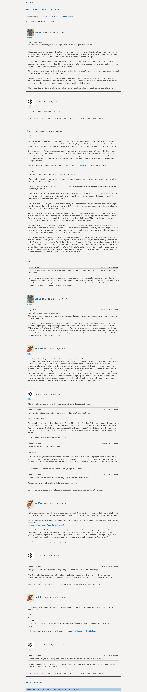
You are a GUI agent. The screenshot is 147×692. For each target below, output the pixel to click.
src (110, 577)
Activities (43, 10)
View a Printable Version (35, 683)
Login (51, 10)
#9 (68, 597)
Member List (62, 689)
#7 (68, 503)
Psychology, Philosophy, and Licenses (56, 16)
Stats (54, 689)
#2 (62, 102)
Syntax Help (31, 689)
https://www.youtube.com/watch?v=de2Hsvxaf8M (46, 525)
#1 (67, 32)
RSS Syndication (75, 689)
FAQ (38, 689)
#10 (63, 645)
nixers (29, 2)
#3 (64, 131)
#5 (68, 349)
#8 (62, 555)
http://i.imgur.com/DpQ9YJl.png (84, 631)
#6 (62, 394)
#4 (67, 299)
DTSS (35, 430)
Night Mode (46, 689)
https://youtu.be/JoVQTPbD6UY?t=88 (76, 165)
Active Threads (32, 10)
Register (58, 10)
